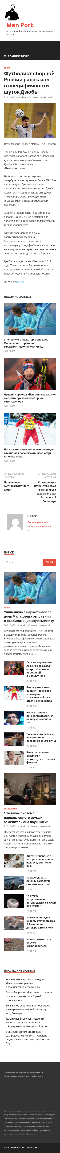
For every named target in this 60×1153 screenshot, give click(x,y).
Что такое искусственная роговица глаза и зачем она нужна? (41, 900)
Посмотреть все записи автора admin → (39, 526)
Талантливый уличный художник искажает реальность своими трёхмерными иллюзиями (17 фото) (27, 1022)
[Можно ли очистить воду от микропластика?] (14, 950)
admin (23, 97)
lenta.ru (20, 281)
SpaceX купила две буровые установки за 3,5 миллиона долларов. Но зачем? (40, 922)
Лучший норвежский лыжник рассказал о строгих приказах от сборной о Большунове (30, 398)
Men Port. (20, 25)
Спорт (7, 68)
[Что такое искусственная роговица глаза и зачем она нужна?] (14, 907)
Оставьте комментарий (40, 97)
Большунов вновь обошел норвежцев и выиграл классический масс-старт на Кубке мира (29, 453)
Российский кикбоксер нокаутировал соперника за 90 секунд (41, 737)
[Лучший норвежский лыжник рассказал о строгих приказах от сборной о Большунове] (30, 390)
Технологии (10, 809)
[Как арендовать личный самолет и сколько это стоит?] (14, 888)
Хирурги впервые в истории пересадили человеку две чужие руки (39, 860)
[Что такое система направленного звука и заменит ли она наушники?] (30, 805)
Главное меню (19, 56)
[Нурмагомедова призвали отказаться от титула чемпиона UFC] (14, 723)
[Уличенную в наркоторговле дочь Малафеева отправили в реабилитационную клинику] (30, 335)
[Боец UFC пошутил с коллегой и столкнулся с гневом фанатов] (14, 763)
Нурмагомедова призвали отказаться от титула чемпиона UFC (39, 717)
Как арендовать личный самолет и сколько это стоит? (38, 881)
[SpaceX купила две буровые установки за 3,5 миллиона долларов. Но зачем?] (14, 928)
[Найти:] (30, 562)
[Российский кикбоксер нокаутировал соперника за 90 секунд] (14, 745)
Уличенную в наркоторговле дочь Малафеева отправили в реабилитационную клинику (26, 343)
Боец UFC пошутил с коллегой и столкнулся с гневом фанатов (40, 757)
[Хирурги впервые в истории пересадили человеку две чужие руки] (14, 867)
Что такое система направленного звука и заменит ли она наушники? (26, 817)
